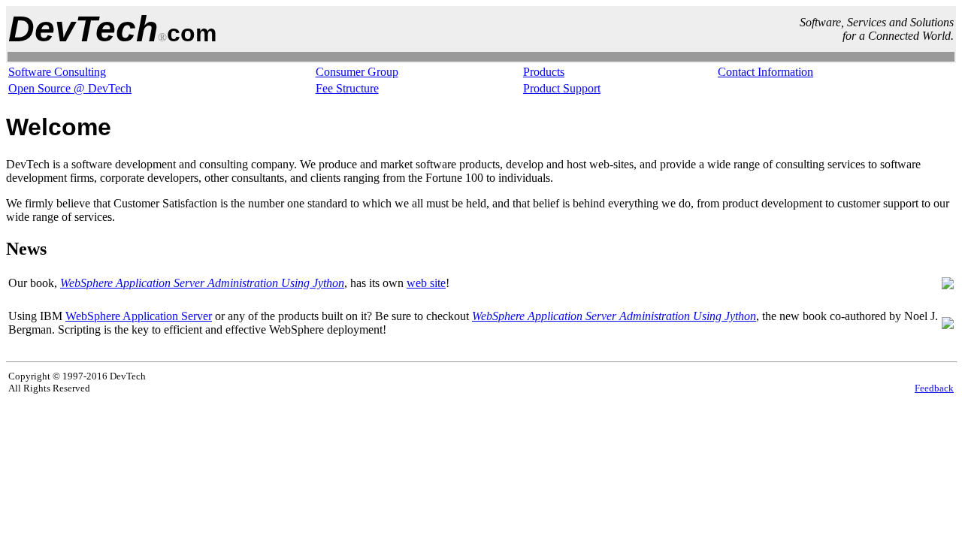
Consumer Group (357, 71)
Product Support (561, 88)
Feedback (934, 388)
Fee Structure (347, 88)
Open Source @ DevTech (70, 88)
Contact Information (765, 71)
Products (543, 71)
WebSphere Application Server (138, 316)
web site (426, 283)
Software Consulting (57, 71)
